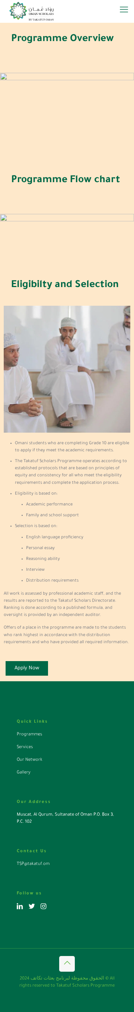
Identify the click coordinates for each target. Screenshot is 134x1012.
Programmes (29, 734)
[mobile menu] (124, 11)
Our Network (29, 760)
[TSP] (31, 11)
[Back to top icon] (67, 964)
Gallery (24, 772)
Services (25, 747)
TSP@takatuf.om (33, 864)
